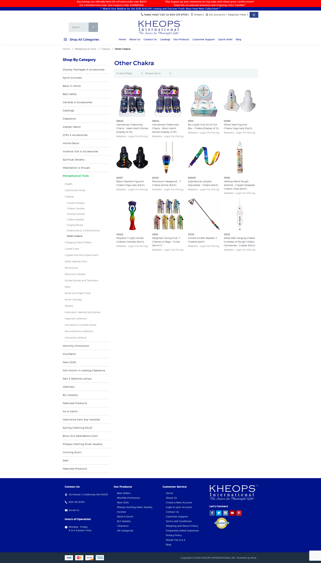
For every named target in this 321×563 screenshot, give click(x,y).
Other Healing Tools (76, 261)
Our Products (181, 39)
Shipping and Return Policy (182, 525)
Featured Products (75, 403)
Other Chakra (74, 236)
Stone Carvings (73, 299)
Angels (68, 183)
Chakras (69, 196)
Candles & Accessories (77, 102)
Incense (121, 511)
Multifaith (69, 354)
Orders (198, 14)
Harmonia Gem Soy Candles (81, 419)
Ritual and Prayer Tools (78, 293)
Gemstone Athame (75, 337)
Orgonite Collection (76, 318)
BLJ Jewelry (70, 395)
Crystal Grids (72, 248)
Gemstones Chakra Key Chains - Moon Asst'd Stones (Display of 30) (165, 128)
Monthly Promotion (76, 345)
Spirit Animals (72, 77)
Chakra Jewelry (75, 219)
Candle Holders (75, 202)
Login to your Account (179, 507)
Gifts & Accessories (75, 135)
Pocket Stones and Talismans (81, 280)
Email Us (74, 510)
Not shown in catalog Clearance (84, 370)
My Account (216, 14)
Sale (65, 460)
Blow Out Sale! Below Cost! (80, 436)
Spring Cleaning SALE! (77, 427)
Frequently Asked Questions (182, 530)
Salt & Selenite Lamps (77, 378)
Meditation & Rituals (76, 167)
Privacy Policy (174, 535)
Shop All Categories (84, 39)
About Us (134, 39)
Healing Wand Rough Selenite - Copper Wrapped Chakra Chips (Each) (239, 185)
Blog (238, 39)
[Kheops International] (160, 27)
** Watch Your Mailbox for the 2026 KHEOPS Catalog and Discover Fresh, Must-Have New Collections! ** (160, 8)
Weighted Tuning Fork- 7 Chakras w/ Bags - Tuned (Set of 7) (166, 242)
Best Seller (70, 94)
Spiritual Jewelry (74, 159)
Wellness (69, 386)
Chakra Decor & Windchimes (83, 230)
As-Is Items (70, 411)
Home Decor (71, 143)
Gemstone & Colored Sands (80, 324)
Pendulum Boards (75, 274)
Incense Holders (76, 214)
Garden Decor (72, 126)
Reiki (67, 286)
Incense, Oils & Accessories (80, 151)
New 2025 (123, 502)
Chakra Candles (76, 208)
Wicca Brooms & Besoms (79, 331)
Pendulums (71, 267)
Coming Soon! (72, 452)
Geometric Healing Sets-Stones (82, 312)
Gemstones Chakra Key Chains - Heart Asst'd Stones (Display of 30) (132, 128)
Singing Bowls (75, 225)
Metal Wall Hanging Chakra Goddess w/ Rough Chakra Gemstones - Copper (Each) (239, 242)
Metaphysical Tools (76, 176)
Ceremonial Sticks (75, 190)
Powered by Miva (246, 557)
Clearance (69, 118)
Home (122, 39)
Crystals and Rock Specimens (81, 255)
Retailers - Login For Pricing (132, 136)
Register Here (237, 14)
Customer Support (204, 39)
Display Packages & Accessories (83, 69)
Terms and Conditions (179, 521)
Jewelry (69, 305)
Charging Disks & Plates (78, 242)
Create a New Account (179, 502)
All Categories (125, 530)
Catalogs (165, 39)
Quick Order (225, 39)
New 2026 (69, 362)
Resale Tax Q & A (175, 539)
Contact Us (150, 39)
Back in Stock (72, 86)
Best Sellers (124, 493)
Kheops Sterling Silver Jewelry (82, 444)
